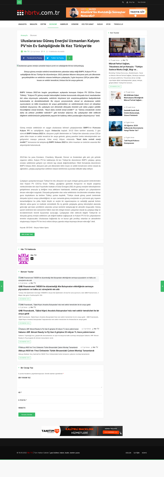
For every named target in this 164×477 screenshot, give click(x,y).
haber (62, 453)
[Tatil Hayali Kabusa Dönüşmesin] (115, 141)
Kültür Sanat (88, 24)
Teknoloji (118, 24)
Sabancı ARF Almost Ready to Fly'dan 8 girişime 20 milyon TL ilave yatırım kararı (56, 332)
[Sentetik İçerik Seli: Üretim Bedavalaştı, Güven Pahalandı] (115, 111)
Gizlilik (128, 453)
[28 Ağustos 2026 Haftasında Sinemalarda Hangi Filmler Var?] (115, 126)
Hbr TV (26, 51)
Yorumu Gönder (26, 414)
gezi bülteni (54, 453)
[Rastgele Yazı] (19, 2)
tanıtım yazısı (75, 453)
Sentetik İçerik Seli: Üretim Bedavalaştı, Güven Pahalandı (132, 112)
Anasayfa (22, 24)
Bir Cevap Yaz (27, 234)
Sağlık (100, 24)
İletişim (136, 453)
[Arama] (123, 2)
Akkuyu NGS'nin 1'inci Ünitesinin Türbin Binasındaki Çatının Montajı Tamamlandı (56, 350)
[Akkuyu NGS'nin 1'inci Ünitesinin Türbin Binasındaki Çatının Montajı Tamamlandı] (48, 347)
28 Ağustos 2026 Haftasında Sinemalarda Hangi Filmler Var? (133, 127)
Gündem (74, 24)
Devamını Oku (24, 299)
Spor (108, 24)
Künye (144, 453)
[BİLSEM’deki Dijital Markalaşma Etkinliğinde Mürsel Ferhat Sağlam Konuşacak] (115, 96)
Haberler (64, 24)
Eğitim (43, 24)
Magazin (33, 24)
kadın (67, 453)
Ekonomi (53, 24)
